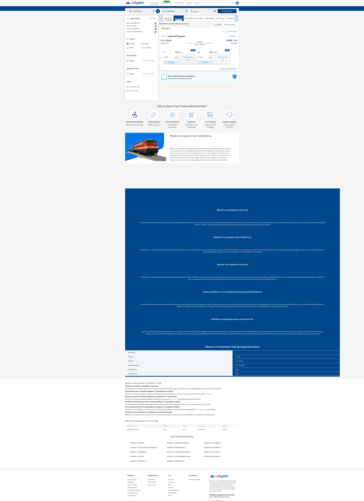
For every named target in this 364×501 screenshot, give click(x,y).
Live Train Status (132, 479)
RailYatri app (208, 394)
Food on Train (152, 485)
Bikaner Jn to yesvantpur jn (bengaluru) (144, 447)
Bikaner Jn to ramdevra (176, 461)
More (197, 3)
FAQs (170, 485)
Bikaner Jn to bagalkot (139, 452)
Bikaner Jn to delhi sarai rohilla (179, 443)
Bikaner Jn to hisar (138, 456)
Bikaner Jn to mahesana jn (177, 447)
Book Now (171, 62)
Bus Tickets (151, 479)
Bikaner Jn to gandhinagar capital (179, 456)
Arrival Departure (132, 493)
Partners (171, 487)
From (130, 9)
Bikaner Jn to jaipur (138, 443)
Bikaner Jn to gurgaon (213, 456)
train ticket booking (201, 409)
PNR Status (130, 482)
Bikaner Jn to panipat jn (213, 452)
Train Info (189, 3)
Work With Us (172, 493)
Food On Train (179, 3)
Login (233, 3)
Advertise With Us (173, 490)
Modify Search (227, 11)
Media (170, 495)
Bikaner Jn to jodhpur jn (213, 443)
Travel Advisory (132, 495)
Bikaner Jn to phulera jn (213, 447)
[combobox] (141, 11)
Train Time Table (132, 485)
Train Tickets (155, 3)
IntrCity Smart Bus (194, 479)
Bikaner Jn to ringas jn (139, 461)
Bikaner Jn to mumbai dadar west (180, 452)
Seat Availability (132, 487)
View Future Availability (228, 69)
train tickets (173, 399)
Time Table (232, 36)
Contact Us (171, 482)
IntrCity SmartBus (166, 3)
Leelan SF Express (173, 36)
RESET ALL (153, 18)
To (163, 9)
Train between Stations (134, 490)
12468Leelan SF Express (133, 429)
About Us (171, 479)
